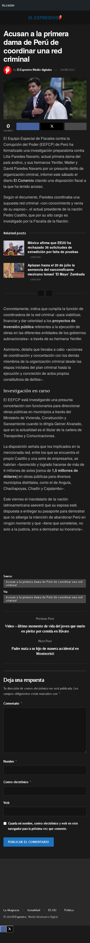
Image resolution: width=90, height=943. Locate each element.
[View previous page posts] (40, 293)
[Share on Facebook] (27, 126)
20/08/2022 (67, 69)
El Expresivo (19, 917)
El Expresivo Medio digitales (34, 69)
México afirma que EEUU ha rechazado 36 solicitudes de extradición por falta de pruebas (53, 247)
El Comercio (24, 180)
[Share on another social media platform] (76, 126)
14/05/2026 (35, 257)
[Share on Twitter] (51, 126)
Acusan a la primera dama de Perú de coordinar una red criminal (44, 583)
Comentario (12, 703)
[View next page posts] (49, 293)
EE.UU (52, 910)
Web (6, 803)
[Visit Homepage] (45, 17)
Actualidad (33, 910)
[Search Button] (85, 17)
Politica (69, 910)
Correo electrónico (17, 782)
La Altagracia (11, 910)
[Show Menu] (5, 17)
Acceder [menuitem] (8, 5)
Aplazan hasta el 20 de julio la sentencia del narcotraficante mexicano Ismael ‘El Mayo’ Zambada (56, 269)
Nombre (10, 761)
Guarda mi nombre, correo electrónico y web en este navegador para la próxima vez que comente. (43, 825)
